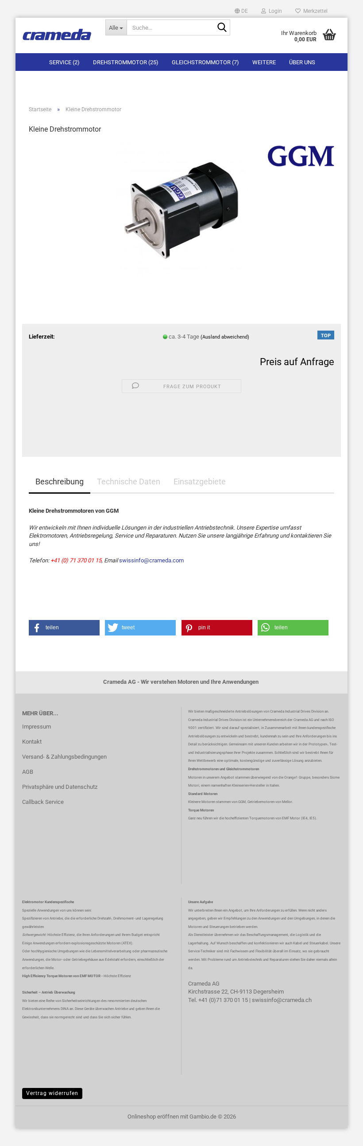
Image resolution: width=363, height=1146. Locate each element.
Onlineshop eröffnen (153, 1116)
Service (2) (64, 62)
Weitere (264, 62)
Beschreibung (59, 481)
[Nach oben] (338, 1132)
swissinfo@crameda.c (280, 1000)
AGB (27, 771)
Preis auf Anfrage (297, 361)
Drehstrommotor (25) (125, 62)
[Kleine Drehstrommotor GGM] (181, 208)
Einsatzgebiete (200, 481)
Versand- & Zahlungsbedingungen (64, 756)
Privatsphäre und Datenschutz (59, 786)
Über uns (302, 62)
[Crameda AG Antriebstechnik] (57, 35)
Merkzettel (314, 11)
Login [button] (274, 11)
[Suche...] (221, 28)
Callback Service (43, 802)
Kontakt (32, 741)
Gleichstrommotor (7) (205, 62)
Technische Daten (128, 481)
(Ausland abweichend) (225, 337)
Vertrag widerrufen (52, 1093)
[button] (241, 11)
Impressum (36, 726)
